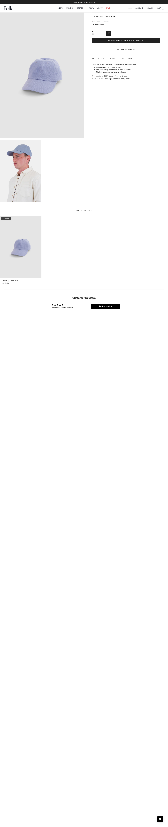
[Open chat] (160, 819)
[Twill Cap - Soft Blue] (20, 247)
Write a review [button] (105, 306)
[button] (60, 8)
